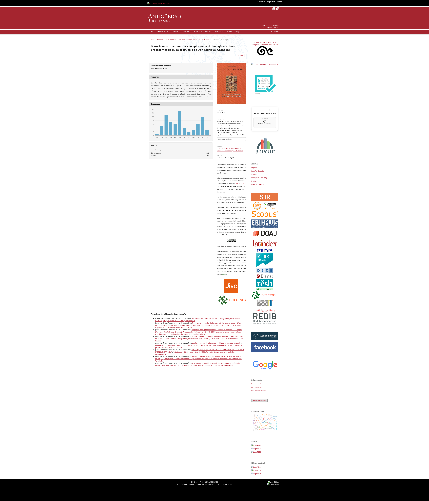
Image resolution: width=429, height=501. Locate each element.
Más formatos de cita (225, 139)
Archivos (175, 32)
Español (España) (257, 171)
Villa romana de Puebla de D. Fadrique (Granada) (210, 363)
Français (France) (257, 184)
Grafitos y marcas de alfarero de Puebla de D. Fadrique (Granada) (216, 343)
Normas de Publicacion (203, 32)
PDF (241, 55)
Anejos (237, 32)
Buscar (276, 32)
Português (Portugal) (259, 178)
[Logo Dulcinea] (232, 299)
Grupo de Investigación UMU (265, 42)
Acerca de (185, 32)
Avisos (229, 32)
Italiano (254, 174)
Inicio (151, 32)
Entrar (279, 2)
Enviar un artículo (259, 401)
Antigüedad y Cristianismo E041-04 (265, 45)
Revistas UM (261, 2)
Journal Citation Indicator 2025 (265, 113)
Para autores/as (256, 387)
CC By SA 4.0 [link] (240, 184)
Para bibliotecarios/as (258, 391)
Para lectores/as (256, 384)
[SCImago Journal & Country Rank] (264, 64)
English (254, 168)
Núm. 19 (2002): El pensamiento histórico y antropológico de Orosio (187, 40)
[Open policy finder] (231, 285)
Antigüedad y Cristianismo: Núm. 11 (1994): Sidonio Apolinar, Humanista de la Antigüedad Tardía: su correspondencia (197, 364)
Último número (162, 32)
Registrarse (271, 2)
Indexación (219, 32)
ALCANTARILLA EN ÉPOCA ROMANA (205, 318)
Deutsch (254, 181)
